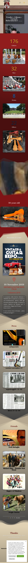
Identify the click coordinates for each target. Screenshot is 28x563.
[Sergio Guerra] (14, 510)
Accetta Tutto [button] (20, 556)
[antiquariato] (14, 345)
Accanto (18, 518)
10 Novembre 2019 (14, 284)
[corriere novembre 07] (14, 366)
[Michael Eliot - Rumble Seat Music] (14, 466)
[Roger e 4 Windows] (14, 489)
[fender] (14, 91)
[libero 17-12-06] (14, 408)
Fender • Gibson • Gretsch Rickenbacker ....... (14, 19)
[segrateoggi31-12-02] (14, 387)
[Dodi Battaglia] (14, 445)
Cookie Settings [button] (12, 556)
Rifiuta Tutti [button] (11, 558)
